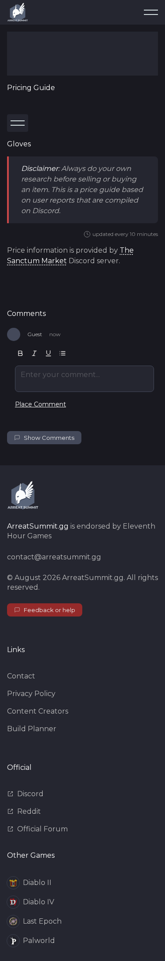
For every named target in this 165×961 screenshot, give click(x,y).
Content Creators (37, 711)
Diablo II (37, 882)
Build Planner (31, 729)
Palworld (39, 940)
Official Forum (42, 829)
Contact (21, 676)
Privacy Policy (31, 693)
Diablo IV (38, 902)
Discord (30, 794)
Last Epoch (42, 921)
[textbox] (84, 379)
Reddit (29, 811)
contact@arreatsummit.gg (54, 557)
